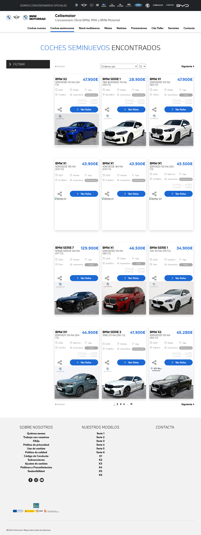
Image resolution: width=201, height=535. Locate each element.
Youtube (42, 480)
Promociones (139, 28)
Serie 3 (100, 441)
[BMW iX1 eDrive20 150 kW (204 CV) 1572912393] (77, 382)
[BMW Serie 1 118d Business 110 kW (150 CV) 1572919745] (124, 129)
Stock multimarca (89, 28)
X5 (100, 471)
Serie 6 (100, 452)
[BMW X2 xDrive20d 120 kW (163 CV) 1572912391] (171, 382)
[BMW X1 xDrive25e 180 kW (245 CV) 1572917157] (124, 213)
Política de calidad (36, 452)
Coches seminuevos (62, 28)
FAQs (36, 441)
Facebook (30, 480)
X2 (100, 459)
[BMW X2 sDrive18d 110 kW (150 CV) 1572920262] (77, 129)
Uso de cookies (36, 448)
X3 (100, 463)
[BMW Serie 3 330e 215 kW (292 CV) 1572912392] (124, 382)
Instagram (36, 480)
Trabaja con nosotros (36, 437)
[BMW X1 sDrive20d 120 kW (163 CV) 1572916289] (124, 298)
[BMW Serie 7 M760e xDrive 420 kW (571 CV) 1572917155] (77, 298)
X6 (100, 474)
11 (131, 404)
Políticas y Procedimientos (36, 467)
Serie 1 (100, 433)
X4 (100, 467)
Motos (108, 28)
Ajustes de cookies (36, 463)
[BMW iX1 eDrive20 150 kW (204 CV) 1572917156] (171, 213)
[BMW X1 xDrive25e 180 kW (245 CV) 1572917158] (77, 213)
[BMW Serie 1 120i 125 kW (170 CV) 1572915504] (171, 298)
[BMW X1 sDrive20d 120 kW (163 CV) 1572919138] (171, 129)
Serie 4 (100, 444)
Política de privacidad (36, 444)
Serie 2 (100, 437)
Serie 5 (100, 448)
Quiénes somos (36, 433)
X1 (100, 456)
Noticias (121, 28)
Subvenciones (36, 459)
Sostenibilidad (36, 471)
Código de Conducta (36, 456)
